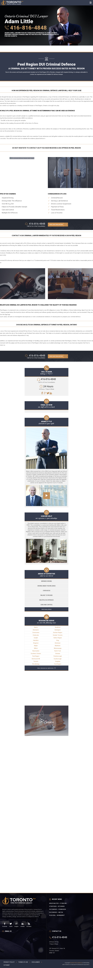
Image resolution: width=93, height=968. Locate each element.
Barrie (36, 627)
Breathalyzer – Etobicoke (58, 903)
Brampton (36, 630)
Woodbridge (35, 664)
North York (57, 651)
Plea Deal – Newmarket (57, 915)
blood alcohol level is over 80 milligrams (43, 310)
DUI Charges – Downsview (57, 909)
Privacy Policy (9, 962)
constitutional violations (43, 316)
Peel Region (35, 656)
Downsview (36, 632)
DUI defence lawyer (57, 74)
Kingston (36, 643)
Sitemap (7, 965)
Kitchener (57, 643)
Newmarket (35, 651)
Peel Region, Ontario (71, 341)
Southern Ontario (36, 653)
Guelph (36, 638)
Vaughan (57, 661)
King (57, 640)
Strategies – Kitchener (57, 906)
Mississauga (57, 648)
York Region (57, 664)
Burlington (58, 630)
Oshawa (57, 653)
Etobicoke (36, 635)
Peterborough (58, 656)
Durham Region (57, 632)
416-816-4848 (28, 27)
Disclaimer (36, 962)
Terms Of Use (23, 962)
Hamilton (36, 640)
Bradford (57, 627)
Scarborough (57, 659)
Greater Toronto (57, 635)
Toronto (35, 661)
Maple (36, 645)
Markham (57, 645)
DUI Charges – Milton (56, 912)
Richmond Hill (36, 659)
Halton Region (57, 638)
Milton (36, 648)
